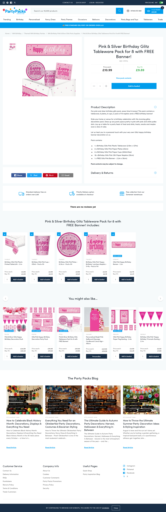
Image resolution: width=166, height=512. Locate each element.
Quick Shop (81, 2)
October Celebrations (18, 404)
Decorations (110, 19)
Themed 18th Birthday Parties (34, 33)
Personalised (34, 19)
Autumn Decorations (95, 400)
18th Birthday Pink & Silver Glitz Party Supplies (64, 33)
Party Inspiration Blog (91, 474)
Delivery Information (11, 474)
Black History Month (18, 397)
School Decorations (18, 410)
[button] (12, 46)
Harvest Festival (93, 404)
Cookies (46, 474)
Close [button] (116, 508)
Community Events (17, 400)
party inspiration (133, 407)
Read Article (11, 447)
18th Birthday (17, 33)
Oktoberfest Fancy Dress (58, 407)
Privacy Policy (48, 485)
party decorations (133, 404)
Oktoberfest (68, 400)
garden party (131, 400)
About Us (46, 470)
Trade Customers (9, 492)
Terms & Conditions (10, 488)
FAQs (5, 478)
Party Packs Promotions (52, 481)
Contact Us (68, 2)
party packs (147, 407)
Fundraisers (7, 481)
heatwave (143, 400)
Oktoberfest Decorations (59, 404)
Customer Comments (51, 478)
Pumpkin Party (109, 404)
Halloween (111, 400)
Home (7, 33)
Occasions (82, 19)
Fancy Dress (50, 19)
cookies (105, 508)
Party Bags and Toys (129, 19)
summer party (144, 410)
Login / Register (96, 2)
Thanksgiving (92, 410)
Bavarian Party (54, 400)
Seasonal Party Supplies (96, 407)
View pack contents (123, 78)
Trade (160, 19)
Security (46, 488)
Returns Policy (8, 485)
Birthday (19, 19)
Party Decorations (17, 407)
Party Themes (66, 19)
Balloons (96, 19)
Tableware (148, 19)
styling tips (131, 410)
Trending (7, 19)
